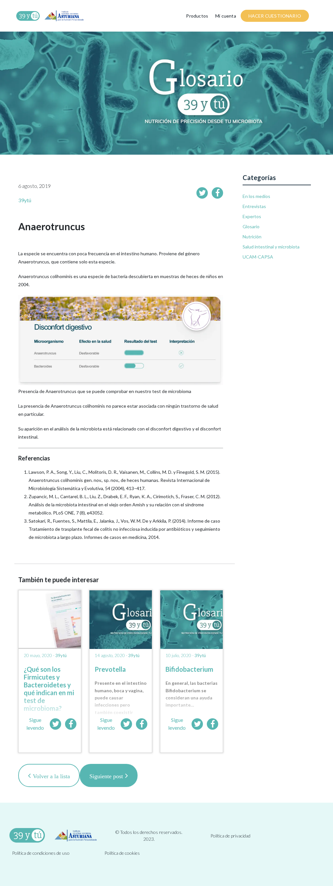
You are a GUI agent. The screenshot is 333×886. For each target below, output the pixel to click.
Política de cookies (122, 853)
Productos (197, 16)
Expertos (252, 216)
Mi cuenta (225, 16)
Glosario (251, 226)
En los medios (256, 196)
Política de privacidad (230, 835)
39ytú (24, 200)
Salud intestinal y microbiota (271, 246)
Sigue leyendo (35, 724)
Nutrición (252, 236)
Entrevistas (254, 206)
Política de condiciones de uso (41, 853)
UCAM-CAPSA (258, 257)
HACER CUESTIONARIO (274, 16)
